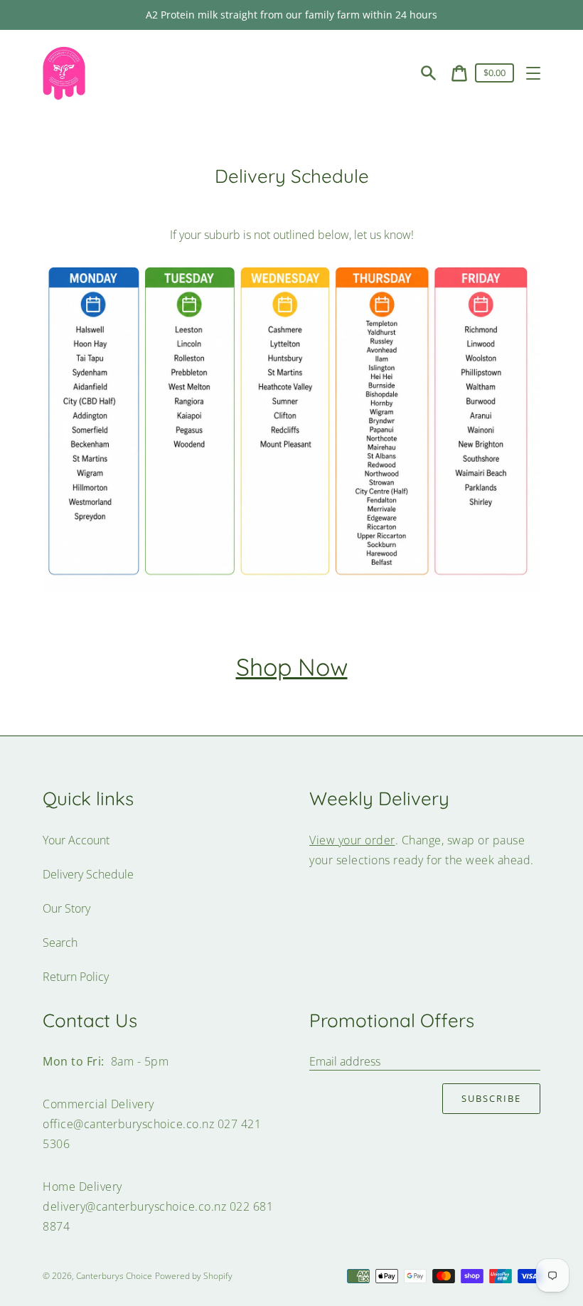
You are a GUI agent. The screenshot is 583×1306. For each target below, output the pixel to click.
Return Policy (76, 976)
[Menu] (533, 73)
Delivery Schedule (88, 874)
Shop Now (292, 666)
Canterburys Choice (114, 1276)
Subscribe (491, 1098)
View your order (352, 840)
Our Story (66, 908)
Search (60, 942)
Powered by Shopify (193, 1276)
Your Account (76, 840)
